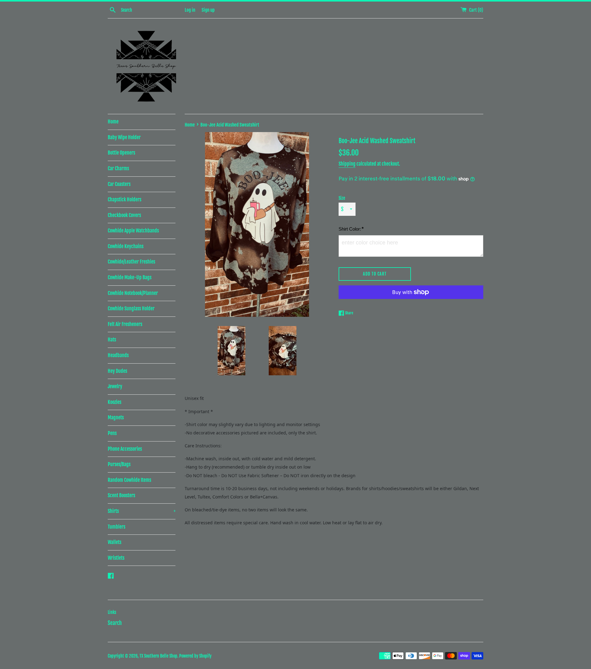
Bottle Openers (121, 153)
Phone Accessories (125, 449)
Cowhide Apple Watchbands (133, 231)
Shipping (347, 164)
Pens (112, 433)
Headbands (118, 355)
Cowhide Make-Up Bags (129, 277)
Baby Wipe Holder (124, 137)
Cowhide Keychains (125, 246)
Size (342, 198)
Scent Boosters (121, 495)
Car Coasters (119, 184)
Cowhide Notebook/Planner (133, 293)
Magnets (116, 417)
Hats (112, 340)
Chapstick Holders (124, 199)
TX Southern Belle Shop (158, 656)
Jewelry (115, 386)
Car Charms (118, 168)
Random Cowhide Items (129, 480)
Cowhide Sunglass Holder (131, 308)
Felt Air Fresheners (125, 324)
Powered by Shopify (195, 656)
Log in (190, 10)
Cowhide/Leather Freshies (131, 262)
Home (113, 122)
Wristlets (116, 558)
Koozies (114, 402)
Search (115, 623)
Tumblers (116, 527)
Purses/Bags (119, 464)
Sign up (208, 10)
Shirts (141, 511)
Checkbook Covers (124, 215)
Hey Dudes (117, 371)
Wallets (114, 542)
